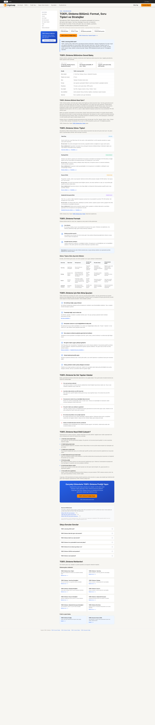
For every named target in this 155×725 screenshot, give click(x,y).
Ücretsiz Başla (146, 5)
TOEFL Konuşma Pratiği (85, 630)
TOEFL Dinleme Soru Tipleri (79, 123)
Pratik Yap (33, 5)
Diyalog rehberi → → (65, 169)
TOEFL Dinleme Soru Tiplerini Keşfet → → (88, 35)
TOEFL (6, 1)
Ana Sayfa (20, 5)
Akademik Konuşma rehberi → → (68, 209)
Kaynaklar (53, 5)
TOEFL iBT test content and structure (68, 514)
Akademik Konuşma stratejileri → (77, 349)
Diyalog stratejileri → (65, 349)
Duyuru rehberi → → (65, 189)
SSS (43, 25)
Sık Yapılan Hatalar (45, 21)
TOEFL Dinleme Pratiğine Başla (68, 35)
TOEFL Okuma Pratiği (55, 630)
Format (43, 16)
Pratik (43, 23)
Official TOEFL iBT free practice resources (69, 516)
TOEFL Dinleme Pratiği (65, 630)
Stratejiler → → (74, 149)
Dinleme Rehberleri (45, 27)
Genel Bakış (44, 14)
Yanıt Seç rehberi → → (65, 149)
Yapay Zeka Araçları (43, 5)
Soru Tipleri (44, 18)
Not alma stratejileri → (65, 318)
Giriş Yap (135, 5)
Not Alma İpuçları (45, 20)
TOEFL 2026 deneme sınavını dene (87, 499)
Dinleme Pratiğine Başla (49, 40)
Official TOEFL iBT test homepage (68, 512)
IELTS (10, 1)
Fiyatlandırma (62, 5)
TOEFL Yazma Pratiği (75, 630)
